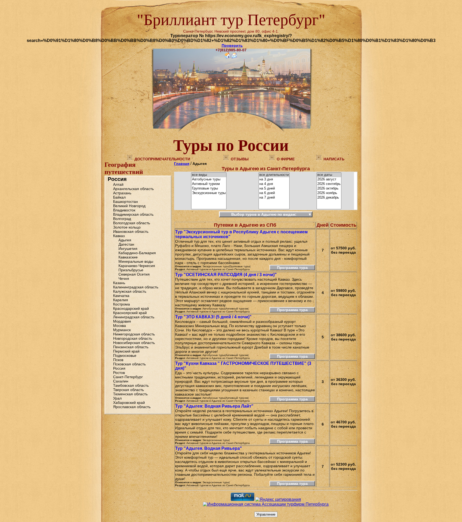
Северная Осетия (134, 274)
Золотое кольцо (127, 227)
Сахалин (120, 381)
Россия (117, 179)
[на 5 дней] (274, 188)
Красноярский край (130, 313)
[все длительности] (274, 175)
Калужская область (129, 291)
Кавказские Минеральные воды (135, 259)
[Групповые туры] (208, 188)
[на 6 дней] (274, 193)
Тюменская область (130, 394)
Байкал (119, 197)
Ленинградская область (133, 317)
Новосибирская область (134, 343)
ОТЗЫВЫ (240, 159)
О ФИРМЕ (286, 159)
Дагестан (126, 244)
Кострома (121, 304)
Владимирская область (133, 214)
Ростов (119, 372)
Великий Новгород (129, 206)
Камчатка (121, 295)
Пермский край (126, 351)
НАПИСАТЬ (333, 159)
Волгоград (122, 218)
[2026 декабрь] (329, 197)
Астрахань (122, 193)
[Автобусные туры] (208, 179)
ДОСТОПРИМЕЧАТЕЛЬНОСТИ (162, 159)
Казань (119, 283)
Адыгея (124, 240)
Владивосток (124, 210)
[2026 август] (329, 179)
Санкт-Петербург (128, 377)
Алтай (118, 184)
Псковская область (129, 364)
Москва (119, 325)
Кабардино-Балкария (137, 253)
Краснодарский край (131, 308)
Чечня (123, 278)
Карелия (120, 300)
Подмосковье (124, 355)
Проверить (232, 45)
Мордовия (122, 321)
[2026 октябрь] (329, 188)
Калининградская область (135, 287)
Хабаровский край (129, 402)
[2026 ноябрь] (329, 193)
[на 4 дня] (274, 184)
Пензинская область (130, 347)
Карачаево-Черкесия (136, 266)
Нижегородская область (134, 334)
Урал (117, 398)
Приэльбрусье (130, 270)
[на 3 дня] (274, 179)
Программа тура (292, 267)
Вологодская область (131, 223)
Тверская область (128, 390)
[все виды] (208, 175)
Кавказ (119, 236)
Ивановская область (130, 231)
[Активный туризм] (208, 184)
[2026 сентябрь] (329, 184)
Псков (118, 360)
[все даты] (329, 175)
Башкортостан (125, 201)
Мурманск (122, 330)
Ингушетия (127, 248)
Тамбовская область (131, 385)
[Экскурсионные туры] (208, 193)
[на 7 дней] (274, 197)
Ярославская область (132, 407)
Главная (181, 163)
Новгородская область (132, 338)
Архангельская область (133, 189)
